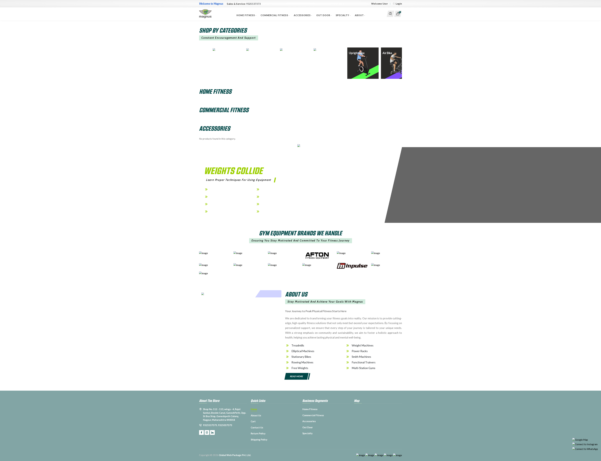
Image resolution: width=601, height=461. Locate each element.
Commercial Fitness (275, 15)
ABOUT (359, 15)
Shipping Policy (259, 439)
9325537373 (253, 3)
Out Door (323, 15)
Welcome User (379, 3)
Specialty (343, 15)
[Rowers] (292, 49)
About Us (256, 415)
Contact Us (257, 427)
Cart (253, 421)
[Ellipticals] (224, 49)
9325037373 (225, 425)
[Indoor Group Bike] (258, 49)
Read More (296, 376)
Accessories (302, 15)
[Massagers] (325, 49)
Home (254, 409)
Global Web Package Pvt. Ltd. (235, 455)
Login (399, 3)
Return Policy (258, 433)
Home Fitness (245, 15)
